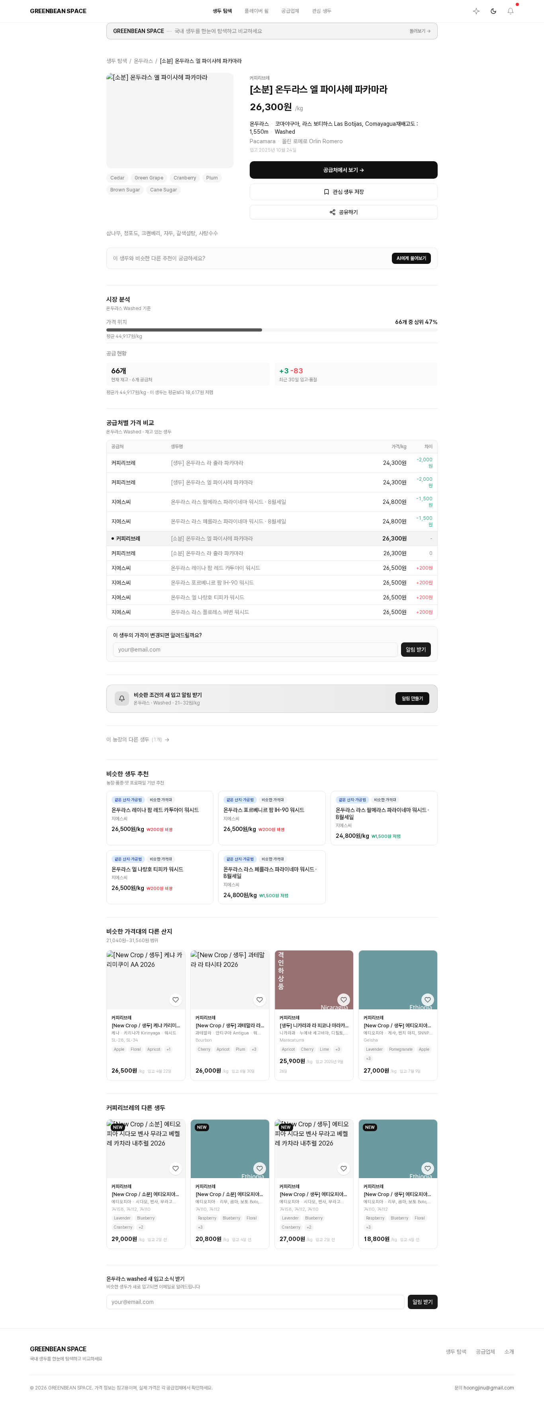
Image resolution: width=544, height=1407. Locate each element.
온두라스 (143, 61)
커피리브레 (260, 78)
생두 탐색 (222, 11)
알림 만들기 (412, 698)
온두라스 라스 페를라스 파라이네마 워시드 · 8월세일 (228, 521)
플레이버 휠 (256, 11)
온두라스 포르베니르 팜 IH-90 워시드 (212, 583)
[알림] (510, 11)
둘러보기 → (420, 31)
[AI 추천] (476, 11)
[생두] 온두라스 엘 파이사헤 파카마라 (212, 482)
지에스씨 (121, 502)
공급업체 (290, 11)
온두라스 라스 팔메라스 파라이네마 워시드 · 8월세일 (228, 502)
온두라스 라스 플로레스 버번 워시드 (210, 612)
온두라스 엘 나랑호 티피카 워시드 (207, 597)
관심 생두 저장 (348, 192)
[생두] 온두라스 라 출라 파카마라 (207, 463)
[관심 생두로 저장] (175, 999)
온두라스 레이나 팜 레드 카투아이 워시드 (215, 568)
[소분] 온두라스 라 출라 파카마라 (207, 553)
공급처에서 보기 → (343, 170)
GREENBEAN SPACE (138, 31)
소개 (509, 1351)
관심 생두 (322, 11)
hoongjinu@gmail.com (489, 1388)
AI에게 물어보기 (411, 258)
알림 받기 (416, 649)
